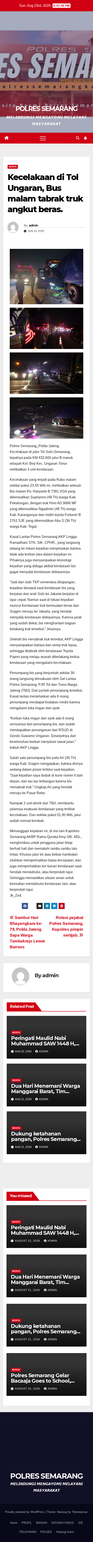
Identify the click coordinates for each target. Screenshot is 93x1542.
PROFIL (27, 1522)
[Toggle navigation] (43, 138)
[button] (77, 138)
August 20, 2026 (28, 1388)
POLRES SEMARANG (47, 109)
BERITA (13, 166)
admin (33, 225)
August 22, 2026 (28, 1240)
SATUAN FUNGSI (62, 1522)
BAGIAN (41, 1522)
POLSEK (46, 1532)
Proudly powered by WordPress (25, 1512)
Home (13, 1522)
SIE (80, 1522)
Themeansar (79, 1512)
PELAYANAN (27, 1532)
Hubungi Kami (65, 1532)
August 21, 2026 (28, 1290)
